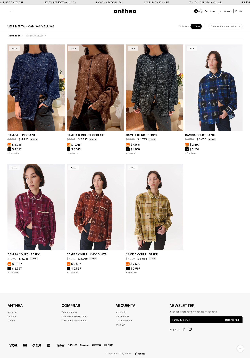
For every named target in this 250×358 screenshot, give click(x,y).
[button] (211, 11)
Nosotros (12, 312)
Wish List (120, 324)
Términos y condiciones (74, 320)
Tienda (11, 320)
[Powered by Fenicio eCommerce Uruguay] (140, 353)
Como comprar (70, 312)
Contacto (12, 316)
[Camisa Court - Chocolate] (95, 207)
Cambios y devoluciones (75, 316)
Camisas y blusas (34, 35)
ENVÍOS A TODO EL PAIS (110, 2)
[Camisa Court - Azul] (214, 87)
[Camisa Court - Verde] (154, 207)
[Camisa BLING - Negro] (154, 87)
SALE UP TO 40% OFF (156, 2)
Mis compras (122, 316)
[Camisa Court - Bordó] (36, 207)
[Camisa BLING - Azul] (36, 87)
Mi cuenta (121, 312)
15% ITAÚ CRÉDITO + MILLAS (60, 2)
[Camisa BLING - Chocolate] (95, 87)
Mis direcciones (124, 320)
